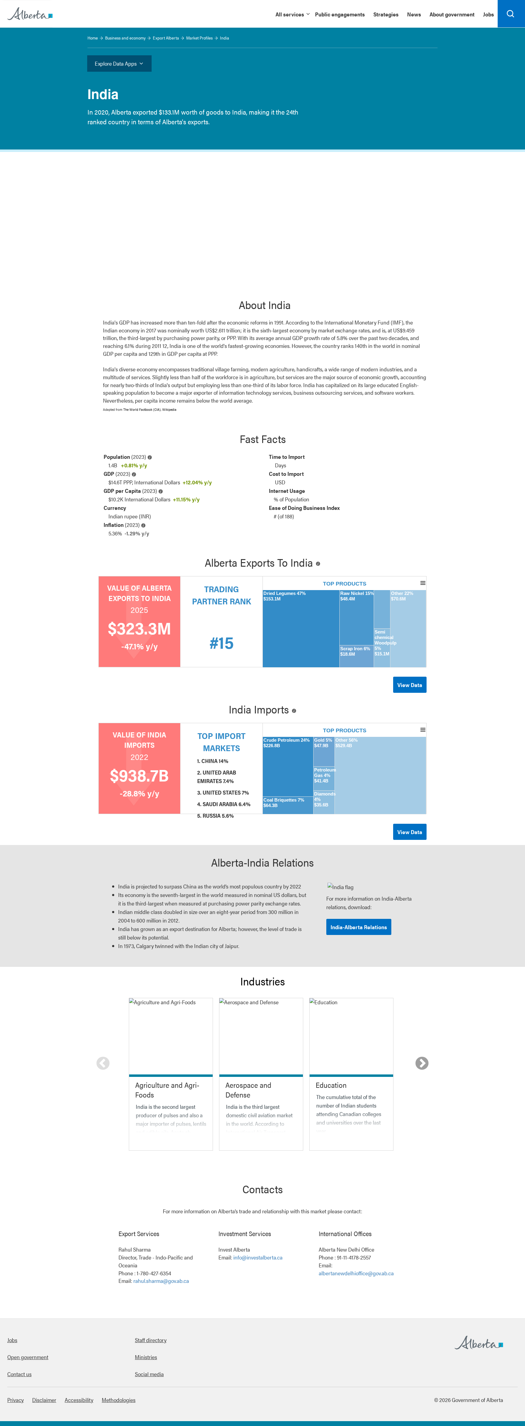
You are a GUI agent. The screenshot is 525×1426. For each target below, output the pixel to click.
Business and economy (125, 38)
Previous (103, 1063)
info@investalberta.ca (258, 1257)
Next (422, 1063)
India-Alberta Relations (359, 927)
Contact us (19, 1374)
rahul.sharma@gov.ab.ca (161, 1280)
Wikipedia (169, 409)
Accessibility (79, 1400)
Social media (149, 1374)
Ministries (146, 1357)
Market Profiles (199, 38)
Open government (27, 1357)
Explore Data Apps (116, 63)
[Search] (511, 13)
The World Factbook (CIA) (142, 409)
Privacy (15, 1400)
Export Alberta (166, 38)
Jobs (12, 1340)
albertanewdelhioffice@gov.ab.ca (356, 1273)
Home (93, 38)
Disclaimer (44, 1400)
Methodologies (119, 1400)
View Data (409, 685)
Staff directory (150, 1340)
